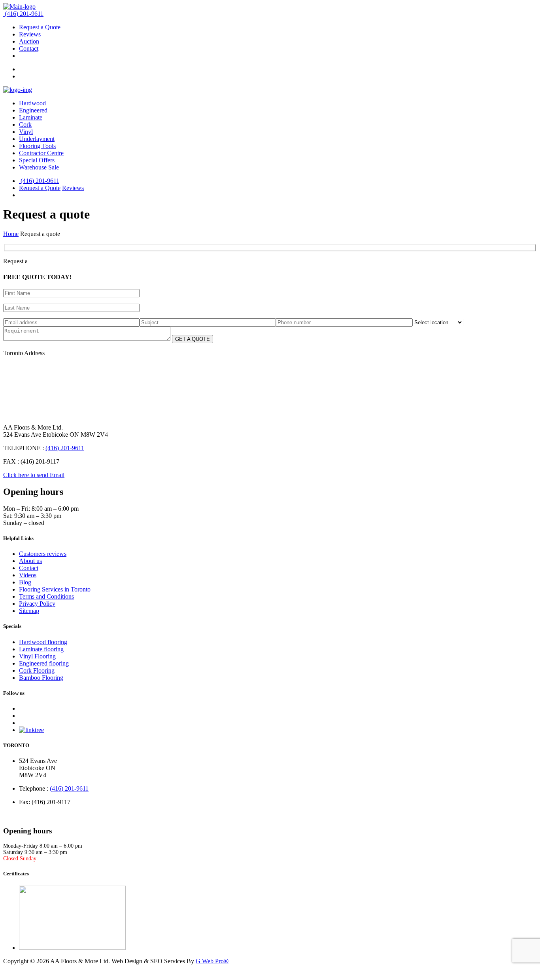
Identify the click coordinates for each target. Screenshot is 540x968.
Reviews (30, 34)
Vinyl (26, 131)
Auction (29, 41)
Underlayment (37, 138)
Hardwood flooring (43, 642)
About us (30, 560)
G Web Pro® (212, 961)
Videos (27, 575)
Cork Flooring (37, 670)
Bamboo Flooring (41, 677)
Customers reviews (42, 553)
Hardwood (32, 103)
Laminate (30, 117)
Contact (28, 48)
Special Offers (37, 160)
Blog (25, 582)
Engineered (33, 110)
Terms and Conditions (46, 596)
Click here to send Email (33, 475)
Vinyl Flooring (37, 656)
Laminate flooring (41, 649)
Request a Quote (39, 27)
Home (11, 233)
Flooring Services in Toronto (55, 589)
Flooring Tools (37, 146)
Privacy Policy (37, 603)
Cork (25, 124)
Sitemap (29, 610)
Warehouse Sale (39, 167)
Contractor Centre (41, 153)
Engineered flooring (44, 663)
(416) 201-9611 (24, 13)
